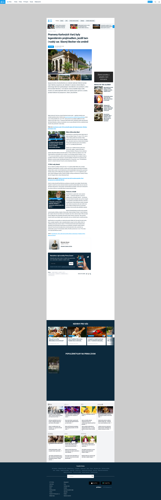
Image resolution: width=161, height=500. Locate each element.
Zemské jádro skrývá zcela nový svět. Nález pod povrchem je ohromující (108, 98)
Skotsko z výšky (52, 368)
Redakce (65, 493)
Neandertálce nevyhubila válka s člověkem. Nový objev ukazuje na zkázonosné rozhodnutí (108, 117)
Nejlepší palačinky (86, 472)
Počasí (91, 468)
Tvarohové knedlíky (77, 472)
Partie (88, 468)
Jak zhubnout (54, 468)
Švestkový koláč (94, 472)
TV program (77, 468)
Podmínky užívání (52, 489)
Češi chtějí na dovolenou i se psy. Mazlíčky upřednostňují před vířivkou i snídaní (88, 451)
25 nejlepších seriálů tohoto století (56, 443)
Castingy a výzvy (67, 486)
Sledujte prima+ (38, 1)
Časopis (31, 1)
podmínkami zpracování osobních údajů (68, 266)
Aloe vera (95, 470)
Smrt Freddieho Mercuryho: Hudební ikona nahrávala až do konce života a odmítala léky (76, 340)
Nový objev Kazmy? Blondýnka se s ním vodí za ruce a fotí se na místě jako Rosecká (72, 457)
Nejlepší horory (70, 468)
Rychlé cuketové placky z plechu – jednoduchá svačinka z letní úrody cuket (105, 415)
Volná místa (51, 484)
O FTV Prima (51, 482)
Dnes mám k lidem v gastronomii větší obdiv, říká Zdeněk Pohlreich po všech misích (71, 421)
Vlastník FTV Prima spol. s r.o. (54, 493)
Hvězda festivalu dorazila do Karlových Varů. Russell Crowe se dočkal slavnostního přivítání (56, 145)
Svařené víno (78, 470)
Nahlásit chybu (52, 495)
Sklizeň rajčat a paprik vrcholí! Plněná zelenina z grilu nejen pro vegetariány (88, 445)
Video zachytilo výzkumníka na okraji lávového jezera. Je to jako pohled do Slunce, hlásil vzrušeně (88, 428)
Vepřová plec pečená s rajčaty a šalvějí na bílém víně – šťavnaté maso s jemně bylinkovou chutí (104, 421)
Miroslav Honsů (58, 47)
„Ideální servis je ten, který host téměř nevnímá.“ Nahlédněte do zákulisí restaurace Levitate (104, 428)
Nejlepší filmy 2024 (62, 468)
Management (66, 482)
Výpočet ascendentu (68, 472)
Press (65, 484)
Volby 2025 (72, 470)
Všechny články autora (66, 246)
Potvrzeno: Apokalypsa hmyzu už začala (88, 415)
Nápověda (65, 491)
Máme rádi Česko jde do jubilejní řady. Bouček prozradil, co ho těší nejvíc (71, 428)
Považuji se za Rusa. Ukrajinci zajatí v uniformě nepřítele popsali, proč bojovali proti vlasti (56, 415)
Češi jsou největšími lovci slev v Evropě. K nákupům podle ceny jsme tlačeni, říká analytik (55, 421)
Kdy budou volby (97, 468)
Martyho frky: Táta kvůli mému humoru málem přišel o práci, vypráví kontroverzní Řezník (71, 445)
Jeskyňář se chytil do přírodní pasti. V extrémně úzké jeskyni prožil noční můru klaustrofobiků (96, 340)
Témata (15, 1)
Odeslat (71, 263)
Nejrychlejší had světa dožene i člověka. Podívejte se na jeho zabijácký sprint (108, 89)
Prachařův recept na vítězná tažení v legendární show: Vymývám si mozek (72, 415)
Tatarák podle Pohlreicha (87, 470)
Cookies (50, 491)
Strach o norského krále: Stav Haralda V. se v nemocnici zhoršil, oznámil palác (55, 428)
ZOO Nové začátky (105, 468)
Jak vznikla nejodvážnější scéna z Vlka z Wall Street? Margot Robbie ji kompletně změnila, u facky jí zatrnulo (55, 457)
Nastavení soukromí (67, 495)
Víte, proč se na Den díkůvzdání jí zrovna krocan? (56, 339)
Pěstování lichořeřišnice (103, 470)
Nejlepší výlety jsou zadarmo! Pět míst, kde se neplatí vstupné (88, 456)
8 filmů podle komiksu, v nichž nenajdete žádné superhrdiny (55, 450)
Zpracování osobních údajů (68, 489)
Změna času (83, 468)
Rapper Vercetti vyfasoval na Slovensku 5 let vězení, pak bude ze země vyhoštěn (72, 451)
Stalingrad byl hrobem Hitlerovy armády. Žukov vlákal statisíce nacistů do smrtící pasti (108, 108)
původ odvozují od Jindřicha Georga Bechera (75, 117)
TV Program (25, 1)
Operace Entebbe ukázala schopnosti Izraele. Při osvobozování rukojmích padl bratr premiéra (88, 422)
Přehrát (51, 367)
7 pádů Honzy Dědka (64, 470)
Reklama (51, 486)
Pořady (20, 1)
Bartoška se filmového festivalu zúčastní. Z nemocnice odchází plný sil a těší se (56, 204)
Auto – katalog (56, 470)
